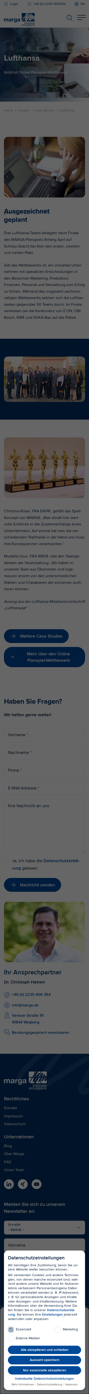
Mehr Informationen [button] (23, 1384)
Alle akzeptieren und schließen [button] (44, 1350)
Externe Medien (28, 1338)
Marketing (70, 1329)
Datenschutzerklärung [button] (49, 1384)
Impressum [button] (70, 1384)
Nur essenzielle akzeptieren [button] (44, 1370)
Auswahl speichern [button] (44, 1360)
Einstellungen (52, 1314)
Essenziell (23, 1329)
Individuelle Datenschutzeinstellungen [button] (44, 1378)
